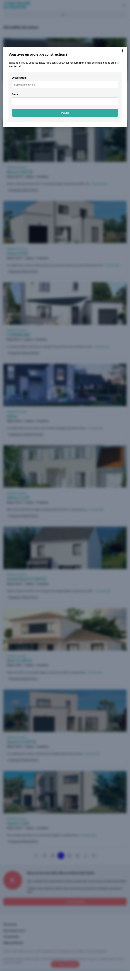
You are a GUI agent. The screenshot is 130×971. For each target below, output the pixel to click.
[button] (122, 51)
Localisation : (19, 77)
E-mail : (16, 94)
